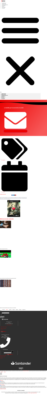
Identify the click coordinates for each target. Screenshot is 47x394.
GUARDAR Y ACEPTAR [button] (3, 388)
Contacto (2, 329)
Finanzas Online (3, 94)
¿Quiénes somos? (3, 93)
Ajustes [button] (2, 371)
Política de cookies (3, 328)
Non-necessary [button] (2, 384)
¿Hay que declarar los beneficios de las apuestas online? (8, 278)
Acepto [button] (5, 371)
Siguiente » (24, 309)
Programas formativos (4, 95)
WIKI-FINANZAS (3, 97)
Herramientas (3, 96)
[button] (20, 51)
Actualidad (3, 8)
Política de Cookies (26, 370)
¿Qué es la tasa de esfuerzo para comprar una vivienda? (8, 307)
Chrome (29, 392)
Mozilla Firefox (34, 392)
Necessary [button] (1, 380)
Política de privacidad (4, 326)
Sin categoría (3, 160)
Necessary (2, 381)
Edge (31, 392)
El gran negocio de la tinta (3, 248)
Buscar (3, 352)
